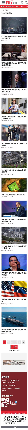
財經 (17, 6)
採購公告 (10, 388)
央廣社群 (3, 391)
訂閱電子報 (17, 388)
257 (17, 350)
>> (15, 347)
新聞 (7, 10)
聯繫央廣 (5, 376)
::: (1, 10)
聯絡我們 (3, 388)
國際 (22, 6)
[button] (22, 3)
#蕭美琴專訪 (10, 6)
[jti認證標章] (14, 402)
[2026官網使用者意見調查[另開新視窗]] (14, 362)
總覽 (2, 6)
